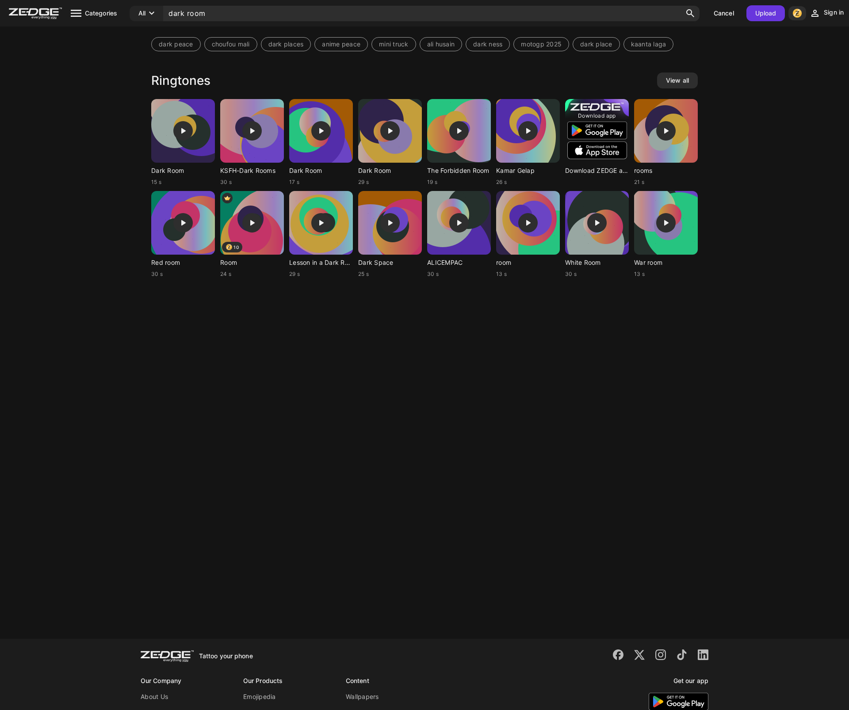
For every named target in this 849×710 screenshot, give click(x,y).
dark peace (176, 44)
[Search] (690, 13)
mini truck (394, 44)
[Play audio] (183, 131)
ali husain (441, 44)
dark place (596, 44)
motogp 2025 (541, 44)
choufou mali (231, 44)
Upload (765, 13)
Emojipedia (259, 696)
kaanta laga (648, 44)
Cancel (724, 13)
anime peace (341, 44)
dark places (286, 44)
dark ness (487, 44)
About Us (154, 696)
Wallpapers (362, 696)
